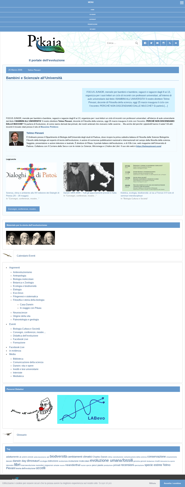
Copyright (92, 19)
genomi (143, 461)
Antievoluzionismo (22, 272)
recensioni (127, 465)
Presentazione (92, 24)
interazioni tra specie (167, 461)
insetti (157, 461)
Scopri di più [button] (105, 483)
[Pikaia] (45, 52)
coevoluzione (118, 457)
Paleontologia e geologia (26, 319)
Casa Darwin (26, 304)
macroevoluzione (28, 465)
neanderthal (72, 465)
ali (20, 457)
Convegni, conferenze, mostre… (29, 332)
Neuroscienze (20, 312)
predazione (108, 465)
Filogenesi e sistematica (25, 296)
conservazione (156, 456)
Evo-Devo (18, 293)
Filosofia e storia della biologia (28, 300)
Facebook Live (20, 339)
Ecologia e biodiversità (24, 286)
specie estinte (153, 465)
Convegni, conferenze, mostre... (22, 209)
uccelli (40, 468)
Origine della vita (21, 316)
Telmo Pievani (34, 70)
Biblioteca (18, 359)
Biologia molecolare (23, 279)
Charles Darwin (100, 457)
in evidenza (15, 350)
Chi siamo (92, 14)
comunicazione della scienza (135, 457)
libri (17, 464)
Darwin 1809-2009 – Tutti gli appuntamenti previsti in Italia (89, 193)
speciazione (139, 465)
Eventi (12, 324)
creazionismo (171, 457)
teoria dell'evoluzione (25, 468)
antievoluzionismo (40, 457)
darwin (9, 461)
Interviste (17, 372)
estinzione (53, 461)
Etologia (17, 289)
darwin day (19, 460)
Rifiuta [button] (152, 483)
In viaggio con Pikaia (30, 308)
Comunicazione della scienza (28, 362)
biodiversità (58, 456)
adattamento (12, 457)
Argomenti (14, 267)
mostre (62, 465)
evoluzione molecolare (78, 461)
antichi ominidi (27, 457)
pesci (94, 465)
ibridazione (151, 461)
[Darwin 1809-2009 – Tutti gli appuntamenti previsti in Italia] (90, 176)
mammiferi (40, 465)
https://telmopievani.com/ (148, 146)
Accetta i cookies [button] (172, 483)
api (48, 457)
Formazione (19, 342)
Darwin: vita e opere (23, 365)
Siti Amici (92, 29)
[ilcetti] (15, 479)
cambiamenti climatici (79, 456)
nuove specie (86, 465)
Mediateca (18, 376)
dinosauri (33, 460)
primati (116, 465)
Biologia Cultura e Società (26, 329)
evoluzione (63, 461)
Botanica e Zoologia (23, 282)
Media (12, 354)
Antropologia (19, 275)
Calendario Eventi (26, 256)
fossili (127, 460)
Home (92, 9)
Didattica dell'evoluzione (25, 335)
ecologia (43, 461)
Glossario (22, 435)
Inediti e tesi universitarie (25, 369)
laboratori (10, 465)
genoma (136, 461)
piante (100, 465)
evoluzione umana (106, 460)
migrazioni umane (52, 465)
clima (110, 457)
